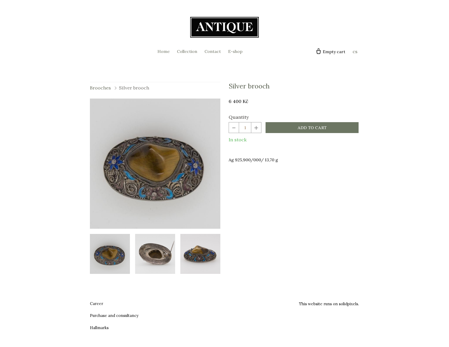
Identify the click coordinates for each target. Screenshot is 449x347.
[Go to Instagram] (231, 303)
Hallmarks (99, 327)
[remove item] (234, 127)
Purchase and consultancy (114, 315)
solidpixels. (349, 303)
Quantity (239, 117)
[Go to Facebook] (218, 303)
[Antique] (224, 27)
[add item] (256, 127)
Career (96, 303)
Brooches (100, 88)
